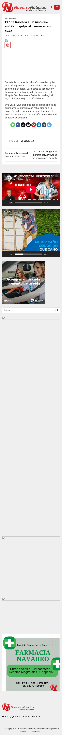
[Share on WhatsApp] (12, 124)
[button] (57, 7)
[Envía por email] (28, 124)
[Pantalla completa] (56, 202)
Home (5, 716)
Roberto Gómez (38, 35)
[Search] (51, 7)
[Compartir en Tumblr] (44, 124)
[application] (31, 189)
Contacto (35, 716)
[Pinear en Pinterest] (33, 124)
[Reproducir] (6, 202)
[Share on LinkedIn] (38, 124)
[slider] (28, 254)
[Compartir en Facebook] (18, 124)
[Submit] (57, 310)
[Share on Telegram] (49, 124)
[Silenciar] (51, 202)
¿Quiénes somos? (19, 716)
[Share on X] (23, 124)
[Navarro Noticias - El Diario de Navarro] (24, 7)
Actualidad (10, 18)
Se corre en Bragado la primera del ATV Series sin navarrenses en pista (44, 154)
